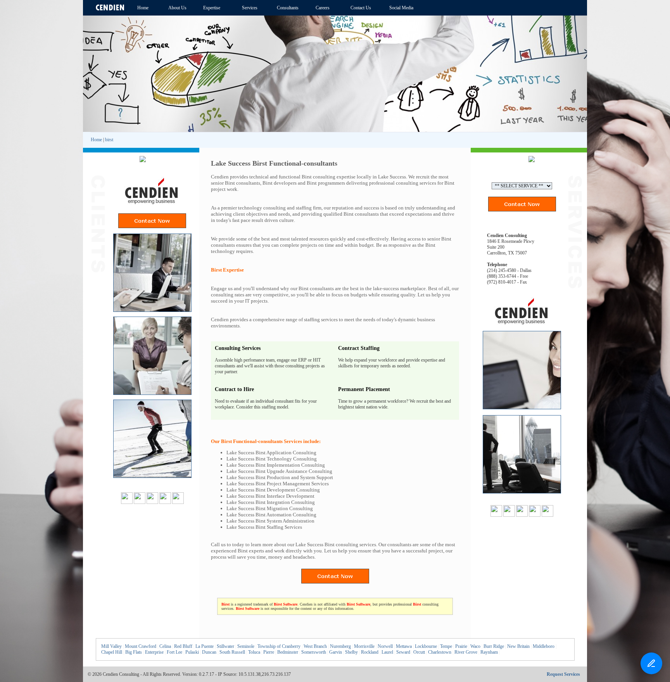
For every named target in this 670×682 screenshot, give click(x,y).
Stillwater (225, 646)
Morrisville (364, 646)
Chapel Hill (111, 652)
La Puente (204, 646)
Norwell (385, 646)
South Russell (232, 652)
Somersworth (313, 652)
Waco (475, 646)
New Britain (518, 646)
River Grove (465, 652)
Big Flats (133, 652)
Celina (165, 646)
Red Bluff (183, 646)
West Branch (315, 646)
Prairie (461, 646)
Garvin (335, 652)
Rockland (369, 652)
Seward (403, 652)
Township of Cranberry (278, 646)
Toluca (254, 652)
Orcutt (419, 652)
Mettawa (404, 646)
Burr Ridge (494, 646)
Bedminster (287, 652)
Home (96, 139)
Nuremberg (340, 646)
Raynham (489, 652)
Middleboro (543, 646)
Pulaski (192, 652)
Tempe (446, 646)
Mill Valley (111, 646)
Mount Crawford (140, 646)
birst (109, 139)
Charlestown (439, 652)
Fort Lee (174, 652)
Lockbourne (426, 646)
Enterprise (154, 652)
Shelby (351, 652)
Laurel (387, 652)
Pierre (268, 652)
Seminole (245, 646)
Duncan (209, 652)
